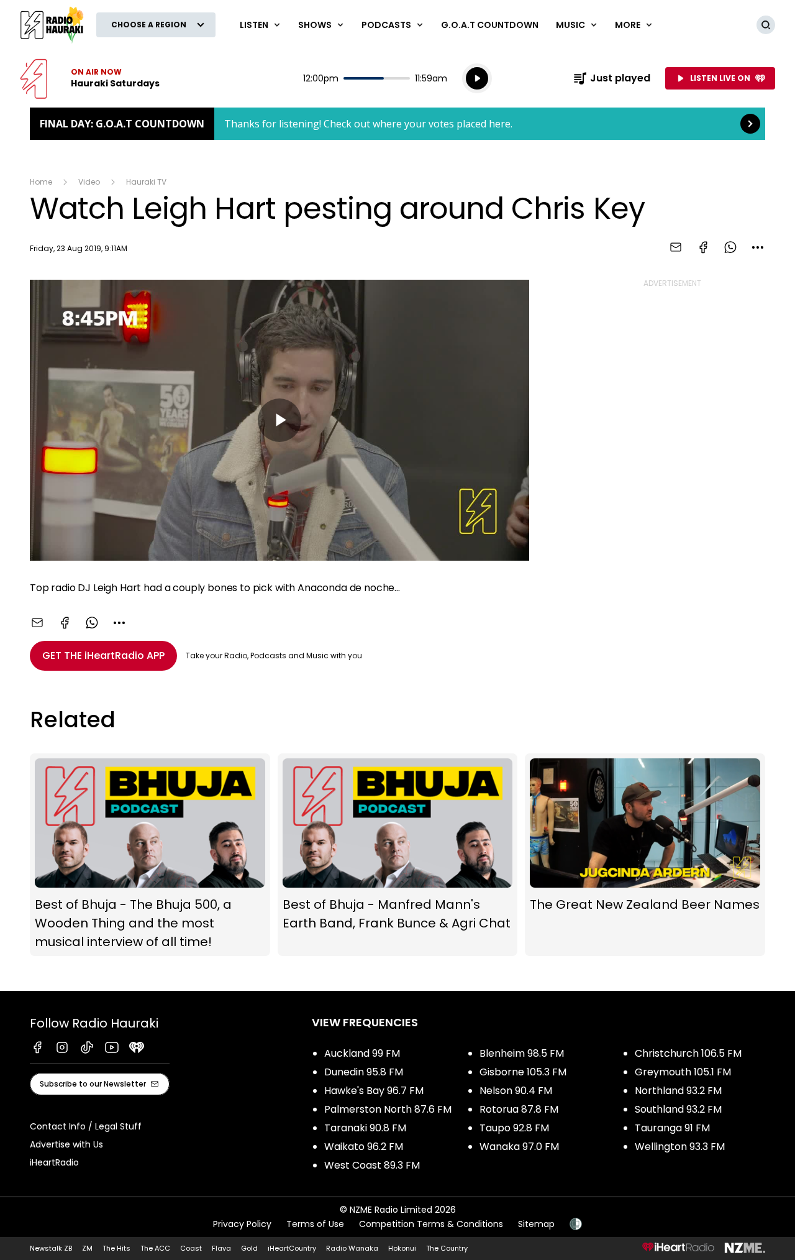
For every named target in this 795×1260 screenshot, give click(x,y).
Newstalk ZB (51, 1248)
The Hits (116, 1248)
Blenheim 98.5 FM (521, 1053)
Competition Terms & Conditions (431, 1224)
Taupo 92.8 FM (514, 1128)
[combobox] (757, 247)
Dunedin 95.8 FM (363, 1072)
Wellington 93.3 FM (680, 1146)
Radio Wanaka (352, 1248)
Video (89, 182)
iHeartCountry (292, 1248)
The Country (447, 1248)
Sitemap (536, 1224)
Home (41, 182)
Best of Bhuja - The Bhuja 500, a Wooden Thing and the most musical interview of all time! (150, 854)
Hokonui (402, 1248)
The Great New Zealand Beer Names (645, 854)
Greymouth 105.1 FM (683, 1072)
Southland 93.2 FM (678, 1109)
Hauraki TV (146, 182)
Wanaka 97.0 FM (519, 1146)
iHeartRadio (54, 1162)
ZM (87, 1248)
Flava (221, 1248)
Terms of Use (315, 1224)
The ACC (155, 1248)
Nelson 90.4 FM (515, 1090)
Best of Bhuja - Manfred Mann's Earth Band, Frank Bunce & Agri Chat (398, 854)
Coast (191, 1248)
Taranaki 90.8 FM (365, 1128)
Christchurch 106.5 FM (688, 1053)
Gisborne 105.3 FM (522, 1072)
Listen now (90, 78)
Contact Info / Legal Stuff (86, 1126)
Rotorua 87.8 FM (518, 1109)
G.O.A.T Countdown (489, 25)
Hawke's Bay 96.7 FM (374, 1090)
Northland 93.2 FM (678, 1090)
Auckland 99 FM (362, 1053)
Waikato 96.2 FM (363, 1146)
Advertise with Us (66, 1144)
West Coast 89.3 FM (372, 1165)
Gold (249, 1248)
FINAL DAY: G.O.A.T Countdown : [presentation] (397, 124)
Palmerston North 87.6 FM (388, 1109)
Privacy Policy (242, 1224)
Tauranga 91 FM (672, 1128)
